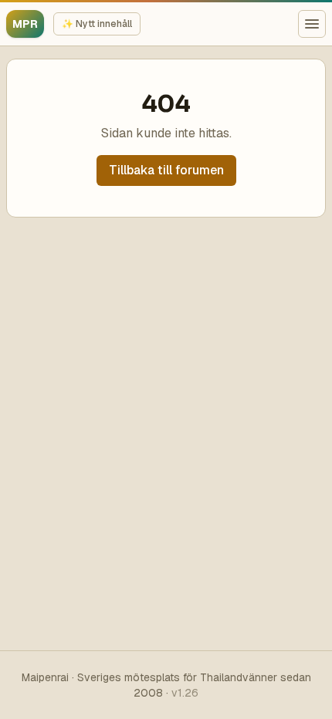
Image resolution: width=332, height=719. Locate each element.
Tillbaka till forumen (166, 170)
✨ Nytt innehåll (97, 24)
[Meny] (312, 24)
